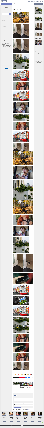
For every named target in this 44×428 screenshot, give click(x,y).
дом (37, 54)
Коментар (15, 397)
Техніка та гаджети (4, 27)
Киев (37, 51)
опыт (36, 60)
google (36, 51)
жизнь (39, 55)
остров (37, 60)
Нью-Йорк (41, 51)
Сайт (14, 404)
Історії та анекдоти (4, 20)
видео (40, 52)
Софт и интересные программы (6, 25)
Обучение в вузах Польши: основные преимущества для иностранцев (6, 61)
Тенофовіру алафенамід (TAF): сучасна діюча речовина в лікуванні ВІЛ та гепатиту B (6, 38)
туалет (39, 62)
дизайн (39, 53)
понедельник (36, 61)
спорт (35, 62)
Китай (39, 51)
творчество (38, 62)
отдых (39, 60)
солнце (41, 61)
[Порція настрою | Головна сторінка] (4, 1)
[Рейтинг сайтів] (6, 68)
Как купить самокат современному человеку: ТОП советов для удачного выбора (6, 41)
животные (36, 55)
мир (41, 58)
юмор (40, 62)
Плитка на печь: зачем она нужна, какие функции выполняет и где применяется (6, 43)
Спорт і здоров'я (4, 26)
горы (36, 53)
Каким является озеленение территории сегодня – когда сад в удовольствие (5, 35)
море (36, 59)
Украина (36, 52)
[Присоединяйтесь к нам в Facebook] (42, 425)
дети (37, 53)
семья (38, 61)
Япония (37, 52)
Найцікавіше (15, 3)
